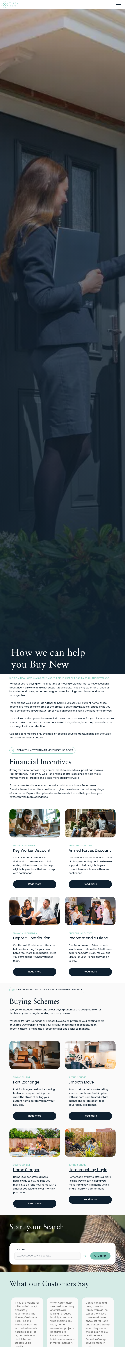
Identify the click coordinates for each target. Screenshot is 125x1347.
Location (19, 1249)
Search (102, 1256)
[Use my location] (85, 1256)
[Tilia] (10, 5)
